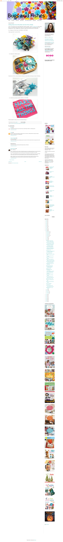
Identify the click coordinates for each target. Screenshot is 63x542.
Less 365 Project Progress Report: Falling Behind (49, 246)
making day (19, 123)
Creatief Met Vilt (48, 284)
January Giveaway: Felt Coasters (52, 196)
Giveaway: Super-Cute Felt (52, 191)
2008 (46, 300)
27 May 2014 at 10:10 (13, 135)
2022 (46, 221)
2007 (46, 301)
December (47, 231)
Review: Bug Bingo (48, 283)
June (47, 238)
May (47, 239)
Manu (11, 127)
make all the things (15, 123)
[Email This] (21, 122)
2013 (46, 294)
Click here (49, 161)
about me (47, 37)
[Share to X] (23, 122)
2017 (46, 227)
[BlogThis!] (22, 122)
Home (9, 20)
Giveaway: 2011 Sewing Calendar (52, 186)
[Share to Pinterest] (24, 122)
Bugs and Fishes (13, 148)
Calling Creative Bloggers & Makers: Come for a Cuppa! (50, 260)
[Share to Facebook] (24, 122)
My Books (34, 20)
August (47, 236)
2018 (46, 226)
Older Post (40, 161)
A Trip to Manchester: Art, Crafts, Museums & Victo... (50, 286)
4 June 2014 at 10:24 (13, 158)
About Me (17, 20)
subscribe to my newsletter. (49, 50)
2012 (46, 295)
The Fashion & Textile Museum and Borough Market (50, 251)
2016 (46, 228)
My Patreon (22, 20)
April (47, 289)
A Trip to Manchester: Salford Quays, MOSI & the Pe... (50, 271)
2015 (46, 229)
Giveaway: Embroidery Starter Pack (52, 177)
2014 (46, 230)
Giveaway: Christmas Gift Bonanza (51, 182)
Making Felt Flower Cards (49, 278)
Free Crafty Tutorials (28, 20)
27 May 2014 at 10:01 (13, 129)
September (47, 235)
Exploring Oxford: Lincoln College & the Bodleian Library (52, 205)
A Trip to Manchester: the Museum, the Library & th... (50, 277)
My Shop (13, 20)
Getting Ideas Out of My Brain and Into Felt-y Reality (20, 24)
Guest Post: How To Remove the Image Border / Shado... (50, 243)
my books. (51, 37)
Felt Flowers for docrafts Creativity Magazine (49, 266)
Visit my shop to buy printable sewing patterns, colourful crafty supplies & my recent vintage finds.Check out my (49, 40)
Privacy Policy (39, 20)
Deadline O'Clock (48, 268)
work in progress (23, 123)
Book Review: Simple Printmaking (49, 269)
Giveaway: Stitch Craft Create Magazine (52, 168)
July (47, 237)
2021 (46, 222)
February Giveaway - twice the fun (52, 210)
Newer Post (10, 161)
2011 (46, 296)
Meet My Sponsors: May (49, 265)
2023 (46, 220)
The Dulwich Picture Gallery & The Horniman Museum (50, 262)
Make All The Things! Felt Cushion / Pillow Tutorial (50, 241)
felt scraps (12, 123)
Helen (11, 132)
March (47, 290)
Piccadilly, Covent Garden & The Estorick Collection (50, 245)
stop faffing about (34, 26)
